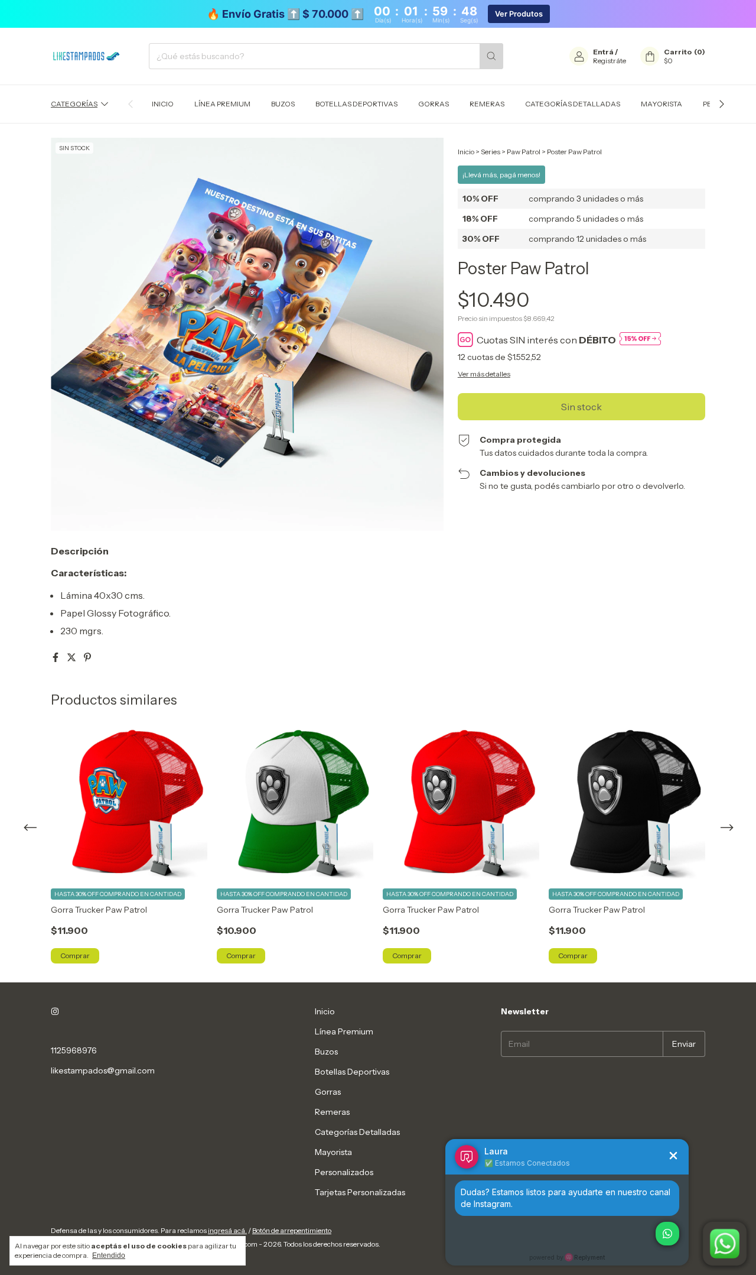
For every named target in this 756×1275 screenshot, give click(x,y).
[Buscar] (491, 56)
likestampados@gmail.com (103, 1070)
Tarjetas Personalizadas (360, 1192)
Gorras (433, 103)
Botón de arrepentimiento (291, 1230)
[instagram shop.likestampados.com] (55, 1011)
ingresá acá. (227, 1230)
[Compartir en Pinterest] (87, 657)
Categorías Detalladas (572, 103)
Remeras (487, 103)
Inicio (163, 103)
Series (490, 151)
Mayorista (661, 103)
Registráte (609, 60)
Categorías (74, 103)
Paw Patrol (523, 151)
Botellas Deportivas (356, 103)
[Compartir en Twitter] (72, 657)
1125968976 (74, 1050)
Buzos (283, 103)
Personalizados (344, 1172)
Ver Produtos (519, 13)
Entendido (108, 1255)
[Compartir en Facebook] (56, 657)
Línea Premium (222, 103)
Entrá (603, 51)
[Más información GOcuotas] (640, 339)
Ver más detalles (484, 373)
